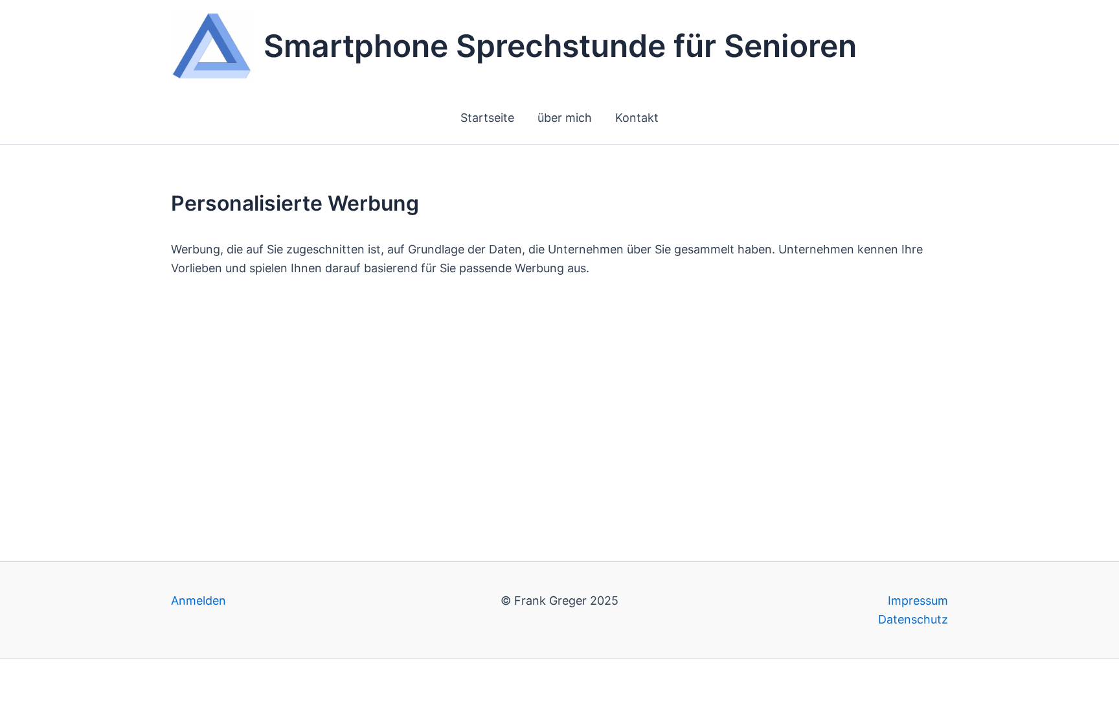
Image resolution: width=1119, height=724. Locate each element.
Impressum (918, 600)
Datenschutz (913, 619)
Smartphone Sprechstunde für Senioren (560, 46)
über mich (564, 117)
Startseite (487, 117)
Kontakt (637, 117)
